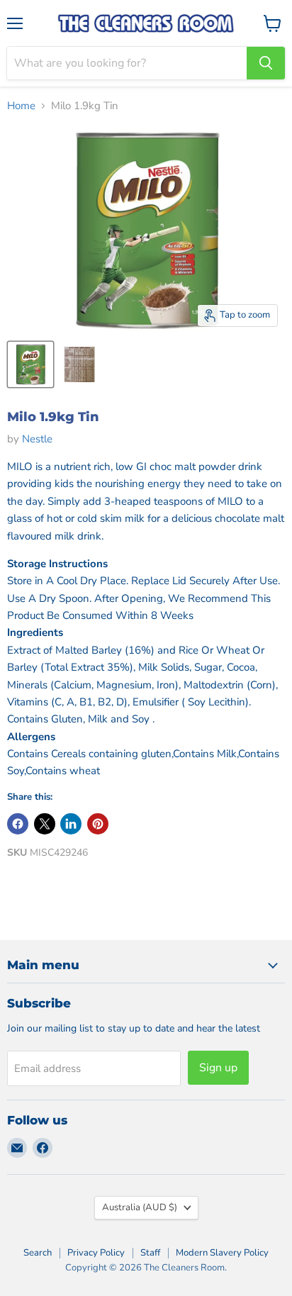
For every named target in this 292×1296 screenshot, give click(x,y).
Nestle (37, 439)
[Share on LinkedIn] (71, 823)
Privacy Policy (96, 1252)
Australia (139, 1207)
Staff (150, 1252)
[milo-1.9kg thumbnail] (30, 364)
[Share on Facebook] (17, 823)
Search (37, 1252)
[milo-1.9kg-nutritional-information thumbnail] (80, 364)
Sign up (218, 1068)
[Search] (266, 63)
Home (21, 106)
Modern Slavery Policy (222, 1252)
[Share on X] (44, 823)
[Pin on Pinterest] (97, 823)
